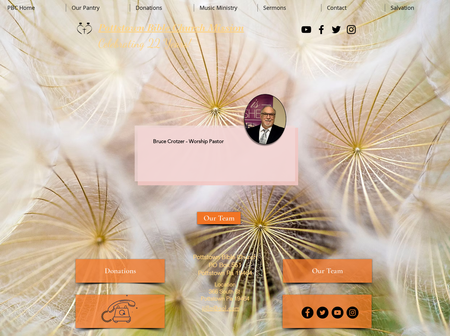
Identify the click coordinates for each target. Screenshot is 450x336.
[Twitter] (336, 30)
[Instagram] (351, 30)
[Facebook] (321, 30)
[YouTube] (306, 30)
